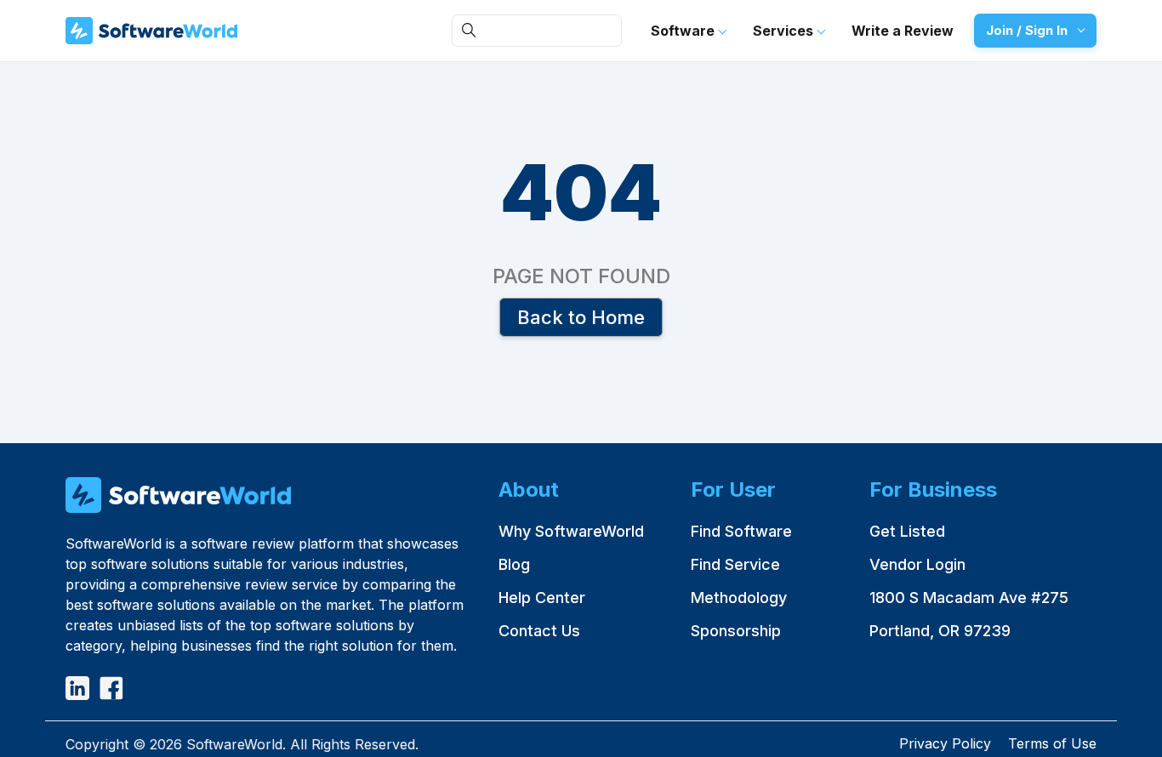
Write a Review (903, 30)
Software (684, 30)
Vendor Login (917, 564)
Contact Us (539, 631)
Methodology (739, 597)
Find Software (741, 531)
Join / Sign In (1027, 30)
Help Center (541, 597)
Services (785, 30)
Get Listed (907, 531)
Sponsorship (736, 631)
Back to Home (581, 316)
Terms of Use (1052, 743)
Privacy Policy (945, 743)
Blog (514, 564)
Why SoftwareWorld (571, 531)
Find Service (735, 564)
